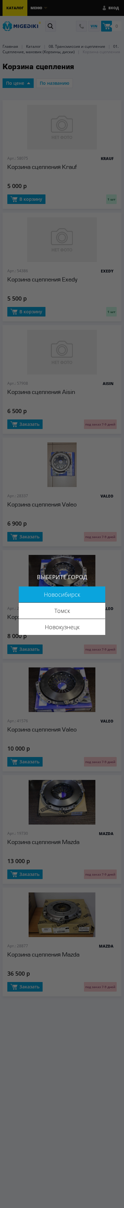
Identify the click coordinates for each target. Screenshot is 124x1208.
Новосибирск (62, 594)
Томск (62, 611)
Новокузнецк (62, 627)
